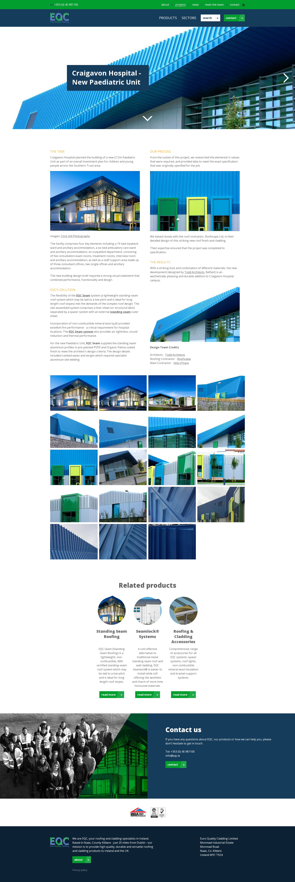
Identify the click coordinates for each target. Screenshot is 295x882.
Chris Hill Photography (75, 236)
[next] (284, 77)
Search (207, 18)
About (78, 860)
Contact (231, 18)
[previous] (10, 77)
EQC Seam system (81, 331)
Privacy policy (79, 870)
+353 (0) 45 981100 (66, 4)
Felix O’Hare (181, 363)
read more (108, 694)
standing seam (120, 312)
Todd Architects (194, 272)
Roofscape (184, 359)
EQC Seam (83, 295)
